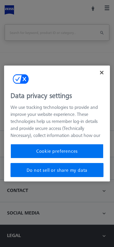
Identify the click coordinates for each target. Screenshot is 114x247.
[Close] (101, 72)
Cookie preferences (57, 151)
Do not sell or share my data (57, 170)
